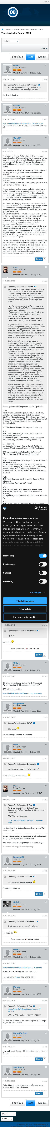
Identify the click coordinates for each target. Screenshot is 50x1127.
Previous (17, 56)
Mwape (16, 105)
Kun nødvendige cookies (25, 617)
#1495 (44, 871)
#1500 (44, 1081)
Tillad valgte (25, 609)
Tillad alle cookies (25, 601)
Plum (15, 267)
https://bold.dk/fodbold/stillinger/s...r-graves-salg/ (22, 693)
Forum (8, 29)
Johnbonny (18, 1067)
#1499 (44, 1047)
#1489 (44, 281)
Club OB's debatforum (21, 29)
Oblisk (16, 902)
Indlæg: (33, 73)
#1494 (44, 800)
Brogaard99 (18, 704)
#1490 (44, 625)
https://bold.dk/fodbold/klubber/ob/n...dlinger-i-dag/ (23, 123)
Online (16, 65)
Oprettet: (16, 73)
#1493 (44, 759)
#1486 (44, 79)
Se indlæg (39, 85)
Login (45, 2)
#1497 (44, 964)
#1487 (44, 119)
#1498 (44, 1001)
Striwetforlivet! (20, 1033)
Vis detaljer (35, 592)
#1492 (44, 718)
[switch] (43, 564)
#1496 (44, 916)
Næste (42, 56)
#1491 (44, 677)
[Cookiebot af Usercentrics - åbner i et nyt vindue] (35, 508)
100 (30, 56)
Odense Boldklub (37, 29)
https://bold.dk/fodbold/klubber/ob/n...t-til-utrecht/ (22, 968)
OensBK (17, 138)
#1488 (44, 152)
